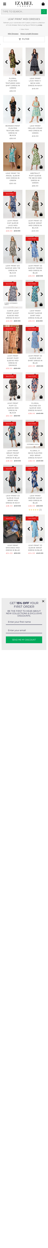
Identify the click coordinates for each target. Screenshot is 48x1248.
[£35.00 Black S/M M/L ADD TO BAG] (12, 109)
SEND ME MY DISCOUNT (24, 639)
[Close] (43, 601)
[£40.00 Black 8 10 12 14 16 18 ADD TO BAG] (35, 204)
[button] (6, 62)
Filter (25, 39)
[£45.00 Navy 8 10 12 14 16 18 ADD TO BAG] (35, 62)
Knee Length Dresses (29, 34)
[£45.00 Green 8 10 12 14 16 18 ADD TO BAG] (35, 109)
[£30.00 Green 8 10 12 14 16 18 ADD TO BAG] (12, 156)
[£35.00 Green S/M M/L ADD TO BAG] (12, 62)
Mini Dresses (13, 34)
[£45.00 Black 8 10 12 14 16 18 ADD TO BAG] (12, 249)
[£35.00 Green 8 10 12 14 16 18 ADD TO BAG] (35, 156)
